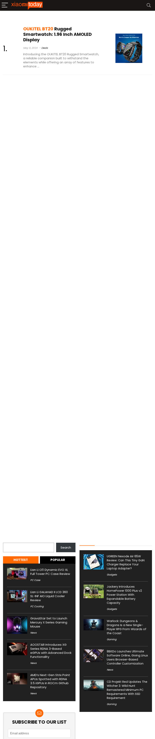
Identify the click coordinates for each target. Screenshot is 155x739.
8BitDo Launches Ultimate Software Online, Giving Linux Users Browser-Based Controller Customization (127, 657)
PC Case (35, 580)
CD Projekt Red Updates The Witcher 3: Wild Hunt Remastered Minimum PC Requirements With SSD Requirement (127, 690)
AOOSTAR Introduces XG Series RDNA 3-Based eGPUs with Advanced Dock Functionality (50, 650)
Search (8, 540)
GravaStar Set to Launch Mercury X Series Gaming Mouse (48, 622)
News (33, 632)
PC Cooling (37, 606)
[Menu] (5, 5)
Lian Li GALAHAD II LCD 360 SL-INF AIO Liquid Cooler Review (49, 596)
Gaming (111, 639)
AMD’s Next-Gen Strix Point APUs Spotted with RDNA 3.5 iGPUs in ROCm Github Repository (50, 681)
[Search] (149, 5)
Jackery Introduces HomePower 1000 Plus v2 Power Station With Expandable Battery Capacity (124, 595)
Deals (44, 48)
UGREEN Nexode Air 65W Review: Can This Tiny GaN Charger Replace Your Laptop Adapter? (126, 562)
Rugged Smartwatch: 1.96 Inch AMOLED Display (57, 34)
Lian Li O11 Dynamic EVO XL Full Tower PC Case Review (50, 572)
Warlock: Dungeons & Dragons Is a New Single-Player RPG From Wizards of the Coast (126, 627)
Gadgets (112, 574)
